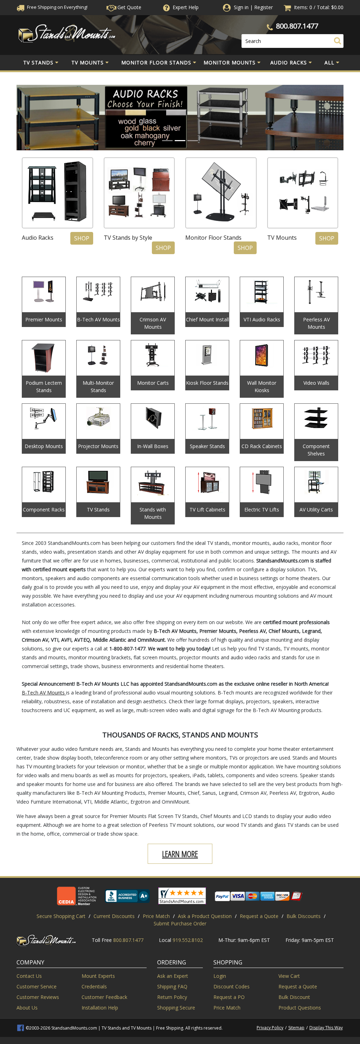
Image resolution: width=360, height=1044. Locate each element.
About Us (27, 1007)
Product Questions (299, 1007)
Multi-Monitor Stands (98, 386)
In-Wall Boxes (152, 446)
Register (263, 7)
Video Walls (316, 382)
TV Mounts (87, 62)
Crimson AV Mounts (153, 323)
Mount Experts (98, 976)
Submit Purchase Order (180, 923)
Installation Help (100, 1007)
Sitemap (296, 1028)
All (329, 62)
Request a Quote (259, 916)
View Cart (289, 976)
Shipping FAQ (172, 986)
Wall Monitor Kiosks (261, 386)
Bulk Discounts (304, 916)
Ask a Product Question (205, 916)
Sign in (241, 7)
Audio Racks (288, 62)
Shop (81, 238)
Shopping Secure (176, 1007)
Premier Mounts (43, 319)
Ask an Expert (172, 976)
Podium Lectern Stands (44, 386)
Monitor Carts (153, 382)
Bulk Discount (294, 997)
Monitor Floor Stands (156, 62)
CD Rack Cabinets (262, 446)
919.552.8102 (188, 940)
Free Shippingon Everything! (57, 7)
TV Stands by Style (128, 237)
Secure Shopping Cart (61, 916)
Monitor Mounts (230, 62)
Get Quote (128, 7)
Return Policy (172, 997)
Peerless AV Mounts (316, 323)
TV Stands (38, 62)
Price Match (156, 916)
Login (219, 976)
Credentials (94, 986)
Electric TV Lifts (261, 509)
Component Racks (44, 509)
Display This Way (326, 1028)
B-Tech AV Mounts (98, 319)
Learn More (180, 854)
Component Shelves (316, 450)
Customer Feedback (104, 997)
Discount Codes (231, 986)
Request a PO (229, 997)
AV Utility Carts (316, 509)
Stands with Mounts (153, 513)
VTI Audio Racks (262, 319)
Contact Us (29, 976)
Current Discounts (114, 916)
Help (186, 7)
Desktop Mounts (44, 446)
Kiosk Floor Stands (207, 382)
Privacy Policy (270, 1028)
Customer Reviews (38, 997)
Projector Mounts (98, 446)
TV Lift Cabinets (207, 509)
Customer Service (37, 986)
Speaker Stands (207, 446)
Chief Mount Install (207, 319)
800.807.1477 (297, 26)
